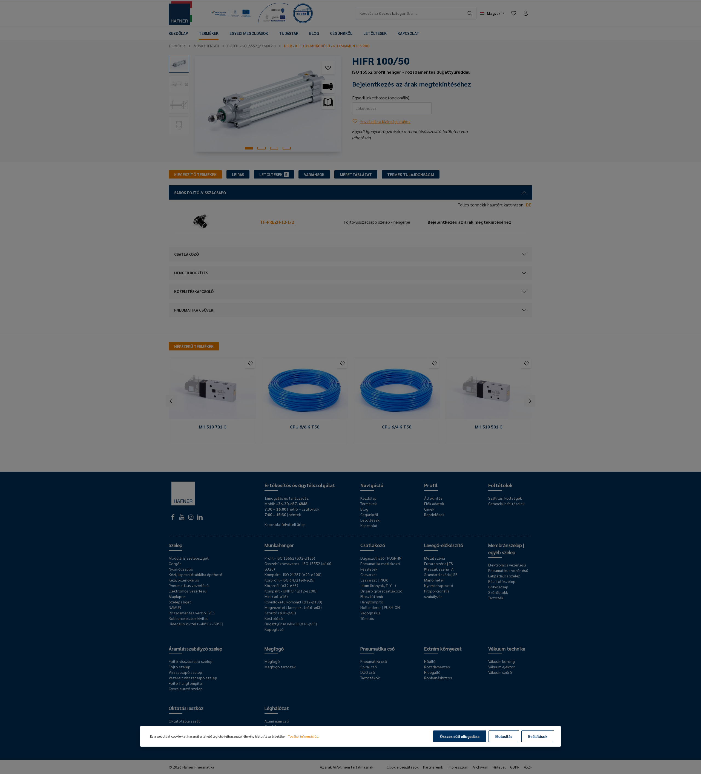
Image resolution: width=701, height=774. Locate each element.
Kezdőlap (368, 498)
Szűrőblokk (498, 592)
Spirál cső (368, 666)
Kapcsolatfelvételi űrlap (285, 524)
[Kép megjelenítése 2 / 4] (261, 148)
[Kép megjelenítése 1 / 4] (249, 148)
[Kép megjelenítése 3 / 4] (274, 148)
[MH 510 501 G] (488, 390)
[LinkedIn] (200, 518)
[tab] (195, 174)
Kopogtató (274, 629)
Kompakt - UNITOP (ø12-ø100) (291, 590)
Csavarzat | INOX (374, 579)
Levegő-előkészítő (443, 545)
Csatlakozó (372, 545)
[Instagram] (191, 518)
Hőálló (430, 661)
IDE (527, 205)
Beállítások (537, 736)
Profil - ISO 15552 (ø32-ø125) (290, 558)
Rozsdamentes (437, 666)
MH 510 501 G (488, 427)
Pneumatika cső (377, 648)
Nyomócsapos (181, 568)
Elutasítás (503, 736)
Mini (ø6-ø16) (276, 596)
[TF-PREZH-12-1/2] (216, 222)
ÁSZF (528, 766)
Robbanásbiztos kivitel (188, 618)
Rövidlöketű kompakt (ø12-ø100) (293, 601)
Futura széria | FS (438, 563)
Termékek (368, 503)
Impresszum (457, 766)
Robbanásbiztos (438, 677)
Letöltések (370, 519)
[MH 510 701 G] (212, 390)
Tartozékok (370, 677)
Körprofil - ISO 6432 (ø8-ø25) (290, 579)
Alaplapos (177, 596)
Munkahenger (279, 545)
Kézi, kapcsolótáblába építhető (195, 574)
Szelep (175, 545)
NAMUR (175, 607)
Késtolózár (274, 618)
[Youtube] (182, 518)
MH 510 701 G (212, 427)
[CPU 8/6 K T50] (304, 390)
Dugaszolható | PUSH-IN (380, 558)
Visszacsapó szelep (185, 672)
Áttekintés (433, 498)
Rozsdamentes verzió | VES (192, 612)
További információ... (303, 736)
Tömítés (367, 618)
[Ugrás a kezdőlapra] (180, 13)
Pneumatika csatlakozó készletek (380, 566)
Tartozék (495, 597)
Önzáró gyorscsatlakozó (381, 590)
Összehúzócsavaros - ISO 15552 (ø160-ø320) (299, 566)
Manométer (434, 579)
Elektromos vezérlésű (187, 590)
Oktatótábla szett (184, 720)
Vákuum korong (501, 661)
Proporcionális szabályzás (436, 593)
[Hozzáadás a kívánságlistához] (328, 67)
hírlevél (499, 766)
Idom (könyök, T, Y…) (378, 585)
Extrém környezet (443, 648)
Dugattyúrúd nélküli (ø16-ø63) (291, 623)
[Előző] (171, 401)
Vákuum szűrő (500, 672)
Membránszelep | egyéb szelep (506, 548)
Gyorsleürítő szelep (186, 688)
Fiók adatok (434, 503)
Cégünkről (369, 514)
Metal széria (434, 558)
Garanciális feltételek (506, 503)
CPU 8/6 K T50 (304, 427)
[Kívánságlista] (513, 13)
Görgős (175, 563)
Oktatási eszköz (186, 708)
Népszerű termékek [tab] (194, 346)
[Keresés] (470, 13)
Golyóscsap (498, 586)
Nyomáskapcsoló (438, 585)
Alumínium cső (277, 720)
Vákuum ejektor (501, 666)
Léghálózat (277, 708)
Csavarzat (368, 574)
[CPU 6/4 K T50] (396, 390)
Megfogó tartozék (280, 666)
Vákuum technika (506, 648)
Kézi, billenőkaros (184, 579)
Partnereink (433, 766)
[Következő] (529, 401)
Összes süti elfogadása (459, 736)
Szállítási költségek (505, 498)
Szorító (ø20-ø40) (280, 612)
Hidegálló (432, 672)
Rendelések (434, 514)
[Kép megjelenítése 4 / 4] (287, 148)
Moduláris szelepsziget (189, 558)
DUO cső (367, 672)
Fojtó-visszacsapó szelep (190, 661)
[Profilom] (525, 13)
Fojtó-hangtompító (185, 683)
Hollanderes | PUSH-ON (380, 607)
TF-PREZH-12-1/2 (277, 222)
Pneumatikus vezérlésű (189, 585)
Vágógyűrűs (370, 612)
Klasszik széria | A (438, 568)
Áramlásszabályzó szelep (195, 648)
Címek (429, 509)
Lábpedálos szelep (504, 575)
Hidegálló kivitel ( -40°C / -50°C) (196, 623)
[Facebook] (173, 518)
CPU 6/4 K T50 (396, 427)
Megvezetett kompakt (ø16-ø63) (293, 607)
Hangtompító (371, 601)
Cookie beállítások (403, 766)
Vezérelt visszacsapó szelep (193, 677)
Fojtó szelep (179, 666)
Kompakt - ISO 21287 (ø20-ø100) (293, 574)
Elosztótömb (371, 596)
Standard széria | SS (441, 574)
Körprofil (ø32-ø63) (281, 585)
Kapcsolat (369, 525)
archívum (480, 766)
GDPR (514, 766)
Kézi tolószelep (501, 581)
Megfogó (274, 648)
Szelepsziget (180, 601)
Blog (364, 509)
